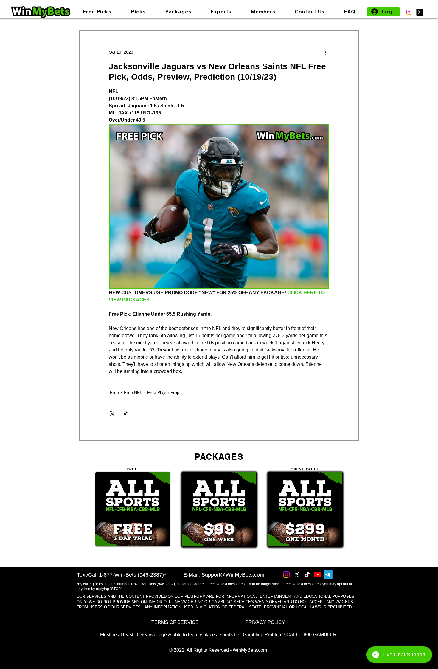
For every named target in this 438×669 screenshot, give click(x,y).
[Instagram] (409, 12)
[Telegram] (328, 574)
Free (114, 392)
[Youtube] (317, 574)
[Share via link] (126, 413)
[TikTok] (307, 574)
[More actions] (325, 52)
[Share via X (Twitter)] (111, 413)
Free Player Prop (163, 392)
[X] (419, 12)
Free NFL (133, 392)
